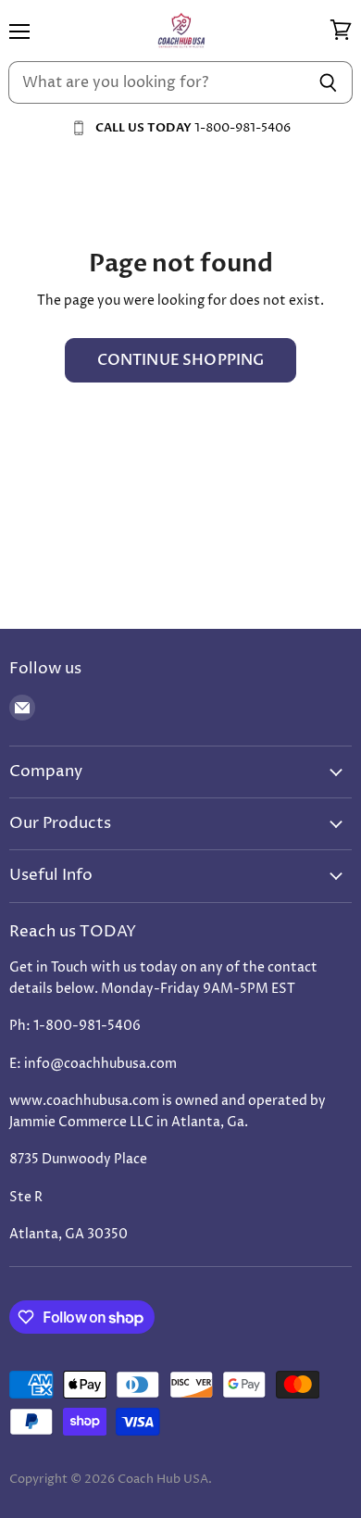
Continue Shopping (181, 360)
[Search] (328, 82)
